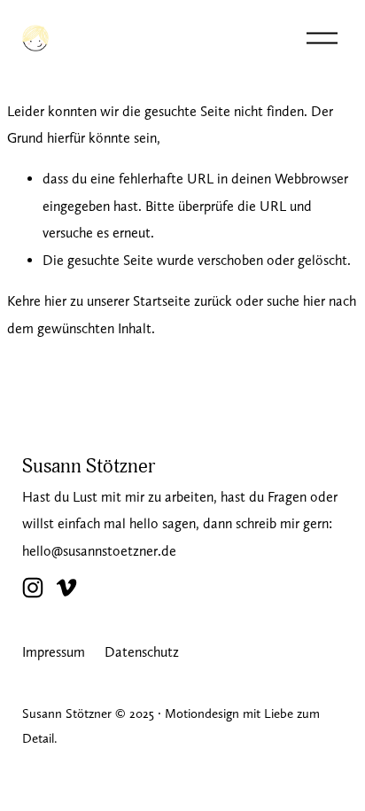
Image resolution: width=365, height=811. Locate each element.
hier (55, 300)
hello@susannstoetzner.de (99, 550)
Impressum (53, 651)
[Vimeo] (66, 587)
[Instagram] (32, 587)
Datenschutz (142, 651)
